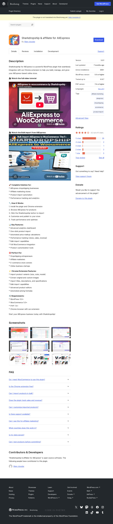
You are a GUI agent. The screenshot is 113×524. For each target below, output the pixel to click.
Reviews (25, 51)
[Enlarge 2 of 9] (46, 330)
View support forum (83, 176)
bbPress (91, 494)
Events (69, 491)
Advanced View (82, 118)
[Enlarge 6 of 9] (68, 343)
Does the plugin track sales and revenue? (25, 400)
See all (101, 158)
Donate (71, 494)
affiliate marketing (97, 94)
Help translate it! (74, 17)
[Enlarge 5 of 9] (46, 343)
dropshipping (98, 103)
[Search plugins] (32, 25)
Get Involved (72, 487)
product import (98, 112)
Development (53, 51)
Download (99, 40)
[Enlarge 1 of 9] (25, 330)
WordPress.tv (54, 498)
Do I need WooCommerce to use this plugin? (27, 380)
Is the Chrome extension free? (21, 386)
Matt (89, 491)
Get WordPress (103, 4)
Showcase (32, 487)
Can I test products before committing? (25, 442)
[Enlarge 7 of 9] (25, 356)
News (11, 491)
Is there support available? (19, 414)
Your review (80, 158)
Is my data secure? (16, 435)
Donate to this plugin (84, 198)
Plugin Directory (15, 11)
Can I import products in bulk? (21, 393)
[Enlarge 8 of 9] (46, 356)
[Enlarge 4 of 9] (25, 343)
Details (14, 51)
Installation (38, 51)
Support (101, 51)
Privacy (11, 498)
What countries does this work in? (23, 428)
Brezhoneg (33, 510)
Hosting (11, 494)
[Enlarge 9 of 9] (68, 356)
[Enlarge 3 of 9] (68, 330)
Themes (31, 491)
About (11, 487)
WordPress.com (93, 487)
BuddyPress (92, 498)
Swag (70, 498)
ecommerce (99, 107)
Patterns (31, 498)
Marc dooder (29, 42)
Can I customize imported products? (23, 407)
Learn (50, 487)
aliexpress (99, 98)
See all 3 (101, 89)
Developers (52, 494)
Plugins (31, 494)
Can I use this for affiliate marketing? (24, 421)
